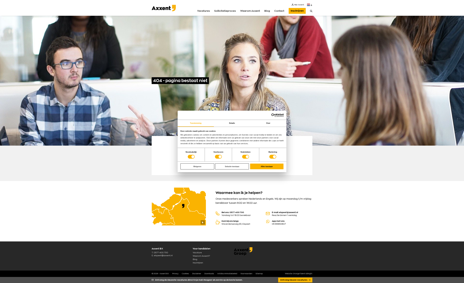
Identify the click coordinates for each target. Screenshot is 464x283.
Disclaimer (196, 274)
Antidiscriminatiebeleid (227, 274)
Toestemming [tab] (195, 123)
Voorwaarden (246, 274)
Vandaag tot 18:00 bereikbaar (236, 213)
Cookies (185, 274)
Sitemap (259, 274)
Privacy (175, 274)
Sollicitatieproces (225, 11)
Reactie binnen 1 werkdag (285, 213)
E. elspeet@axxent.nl (162, 256)
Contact (279, 11)
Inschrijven (297, 11)
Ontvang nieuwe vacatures (294, 280)
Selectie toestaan (232, 166)
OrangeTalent (299, 274)
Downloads (209, 274)
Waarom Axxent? (201, 256)
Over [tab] (268, 123)
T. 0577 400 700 (160, 253)
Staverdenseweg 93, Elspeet (236, 222)
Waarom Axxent (250, 11)
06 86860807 (279, 222)
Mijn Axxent (299, 5)
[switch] (218, 157)
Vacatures (203, 11)
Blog (267, 11)
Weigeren (197, 166)
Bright (309, 274)
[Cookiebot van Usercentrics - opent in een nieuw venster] (273, 115)
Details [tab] (232, 123)
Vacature (197, 253)
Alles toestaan (267, 166)
